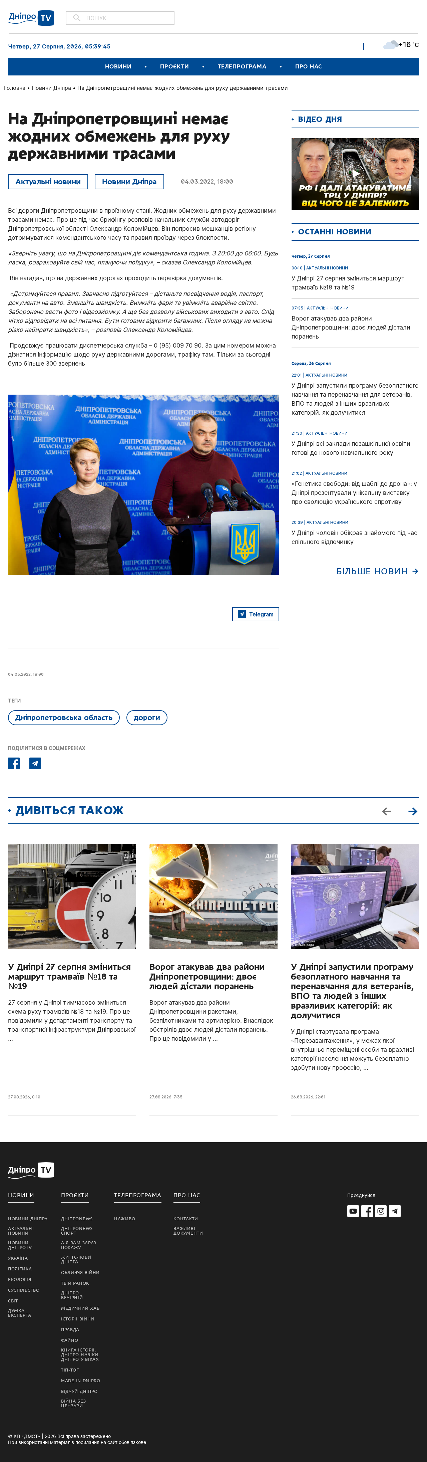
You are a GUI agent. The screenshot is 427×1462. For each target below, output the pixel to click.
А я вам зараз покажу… (78, 1245)
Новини (118, 66)
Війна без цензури (73, 1403)
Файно (69, 1340)
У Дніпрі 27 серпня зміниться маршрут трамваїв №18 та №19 (69, 976)
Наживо (124, 1219)
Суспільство (24, 1290)
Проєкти (174, 66)
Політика (20, 1269)
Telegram (261, 614)
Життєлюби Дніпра (76, 1259)
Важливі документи (188, 1231)
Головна (14, 87)
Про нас (308, 66)
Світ (13, 1301)
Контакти (185, 1219)
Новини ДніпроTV (20, 1245)
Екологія (19, 1279)
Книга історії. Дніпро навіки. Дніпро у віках (80, 1355)
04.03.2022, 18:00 (207, 181)
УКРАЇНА (18, 1258)
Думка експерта (19, 1313)
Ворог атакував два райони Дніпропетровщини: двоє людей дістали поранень (207, 976)
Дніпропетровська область (63, 717)
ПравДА (70, 1329)
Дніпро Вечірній (72, 1295)
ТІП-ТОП (70, 1370)
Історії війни (77, 1319)
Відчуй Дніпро (79, 1391)
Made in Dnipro (80, 1381)
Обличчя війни (80, 1272)
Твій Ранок (75, 1283)
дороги (147, 717)
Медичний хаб (80, 1308)
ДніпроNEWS (77, 1219)
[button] (412, 810)
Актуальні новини (48, 181)
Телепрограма (242, 66)
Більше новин (372, 571)
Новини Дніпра (51, 87)
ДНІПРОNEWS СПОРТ (77, 1231)
